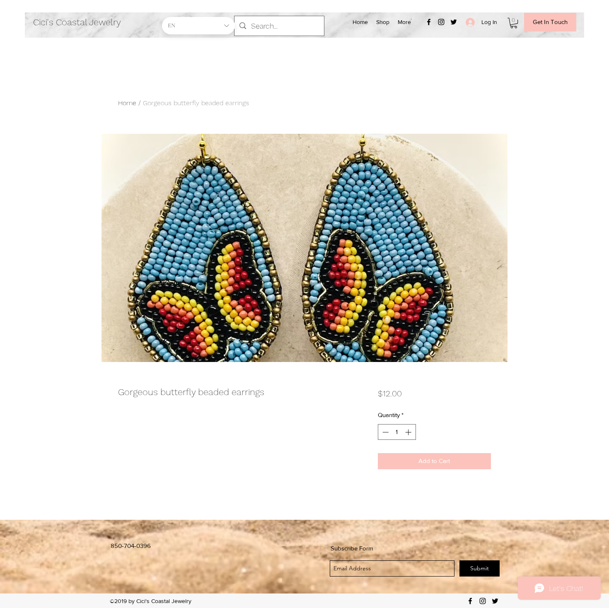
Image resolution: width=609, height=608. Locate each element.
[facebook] (429, 22)
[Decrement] (384, 432)
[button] (514, 23)
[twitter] (454, 22)
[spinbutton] (397, 432)
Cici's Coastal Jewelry (77, 22)
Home (127, 103)
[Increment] (409, 432)
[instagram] (441, 22)
